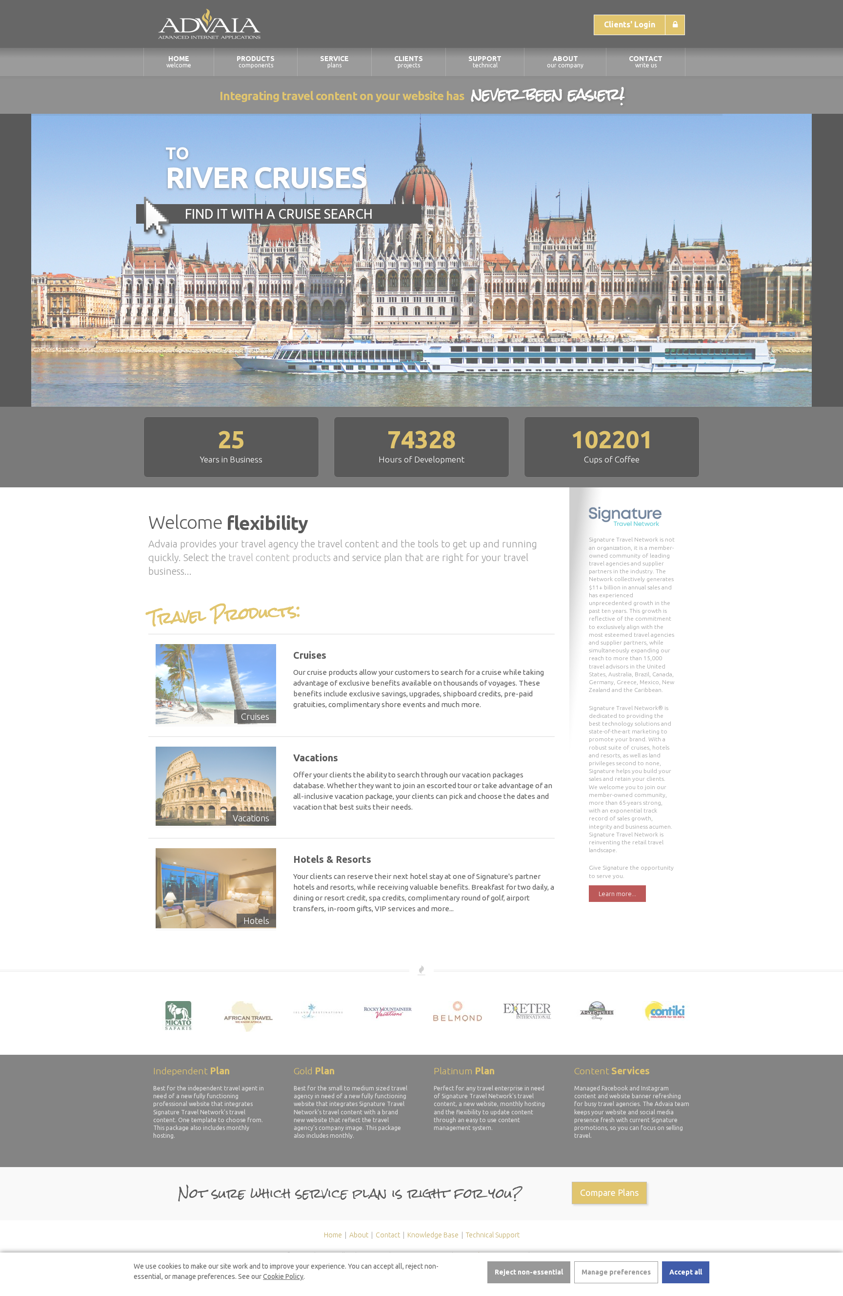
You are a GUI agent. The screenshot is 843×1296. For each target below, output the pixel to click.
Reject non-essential (529, 1272)
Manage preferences (616, 1272)
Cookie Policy (283, 1276)
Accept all (685, 1272)
